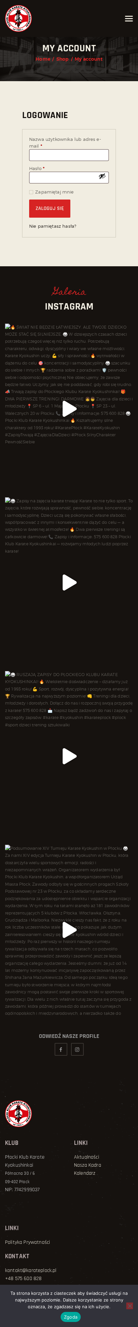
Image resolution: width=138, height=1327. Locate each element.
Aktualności (86, 1157)
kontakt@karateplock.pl (31, 1270)
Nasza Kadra (87, 1165)
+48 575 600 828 (23, 1278)
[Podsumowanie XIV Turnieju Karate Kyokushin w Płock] (69, 930)
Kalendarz (84, 1173)
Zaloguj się (50, 208)
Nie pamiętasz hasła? (52, 226)
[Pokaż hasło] (102, 176)
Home (43, 59)
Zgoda (70, 1317)
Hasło (49, 168)
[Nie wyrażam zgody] (129, 1306)
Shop (62, 59)
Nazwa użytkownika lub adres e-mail (65, 142)
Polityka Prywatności (27, 1242)
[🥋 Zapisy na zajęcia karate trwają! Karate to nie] (69, 582)
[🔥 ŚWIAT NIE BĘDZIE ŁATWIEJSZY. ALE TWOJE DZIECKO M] (69, 409)
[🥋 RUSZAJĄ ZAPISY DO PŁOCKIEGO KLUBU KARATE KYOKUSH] (69, 756)
